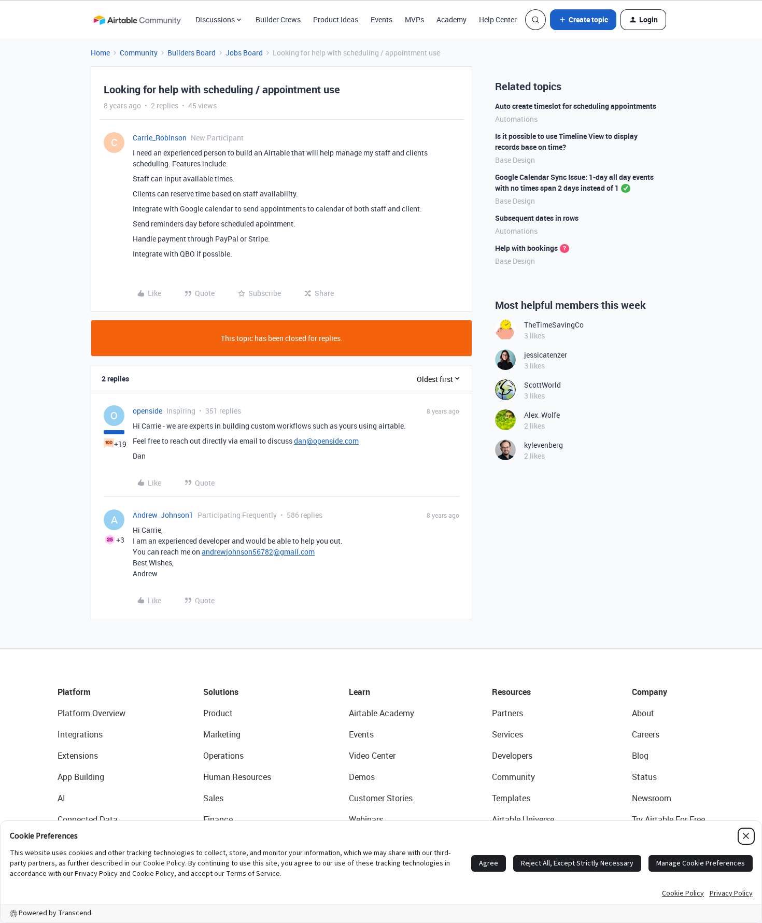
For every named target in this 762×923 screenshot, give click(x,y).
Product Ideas (335, 19)
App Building (81, 777)
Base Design (515, 160)
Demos (362, 777)
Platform (74, 692)
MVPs (414, 19)
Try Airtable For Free (668, 819)
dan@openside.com (326, 441)
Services (507, 734)
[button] (583, 19)
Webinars (366, 819)
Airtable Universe (523, 819)
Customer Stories (381, 798)
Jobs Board (244, 53)
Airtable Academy (381, 713)
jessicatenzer (545, 355)
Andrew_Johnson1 (163, 515)
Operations (223, 755)
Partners (507, 713)
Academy (451, 19)
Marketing (222, 734)
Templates (511, 798)
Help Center (498, 19)
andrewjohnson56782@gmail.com (258, 552)
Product (218, 713)
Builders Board (191, 53)
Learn (359, 692)
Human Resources (237, 777)
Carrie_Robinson (160, 138)
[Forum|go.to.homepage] (137, 19)
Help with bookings (526, 248)
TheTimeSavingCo (554, 325)
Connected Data (88, 819)
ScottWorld (542, 385)
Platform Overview (91, 713)
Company (649, 692)
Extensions (78, 755)
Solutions (220, 692)
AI (61, 798)
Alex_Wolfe (542, 415)
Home (100, 53)
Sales (213, 798)
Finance (218, 819)
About (643, 713)
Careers (645, 734)
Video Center (372, 755)
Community (139, 53)
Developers (512, 755)
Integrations (80, 734)
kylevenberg (543, 445)
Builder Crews (278, 19)
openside (147, 411)
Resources (511, 692)
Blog (640, 755)
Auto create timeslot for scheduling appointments (575, 106)
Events (381, 19)
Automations (516, 119)
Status (644, 777)
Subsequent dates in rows (536, 218)
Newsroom (651, 798)
